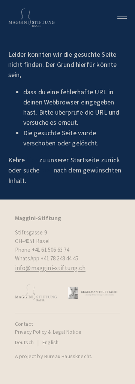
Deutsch (24, 342)
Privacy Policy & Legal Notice (48, 331)
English (50, 342)
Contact (24, 324)
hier (32, 160)
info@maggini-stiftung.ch (50, 268)
